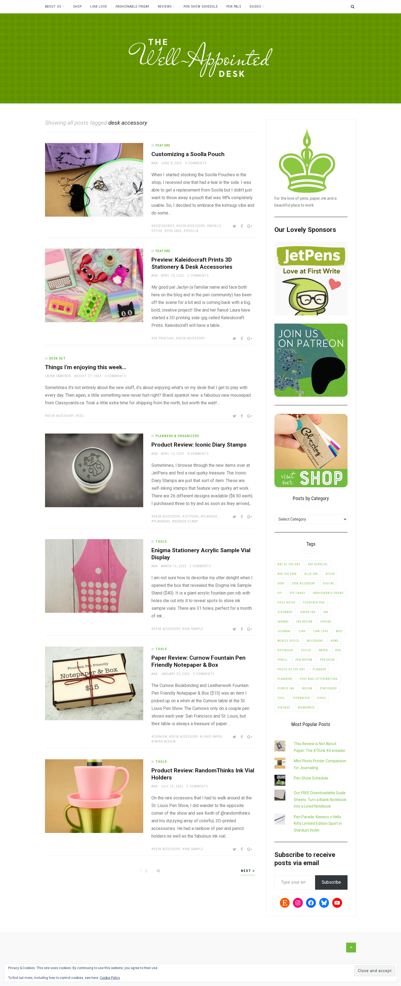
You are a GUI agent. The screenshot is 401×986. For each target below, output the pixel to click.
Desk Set (57, 358)
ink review (304, 621)
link (302, 631)
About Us (53, 6)
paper (323, 650)
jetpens (191, 516)
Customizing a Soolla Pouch (188, 154)
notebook (285, 650)
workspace (306, 707)
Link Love (98, 6)
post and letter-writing (319, 678)
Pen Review (303, 659)
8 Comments (198, 454)
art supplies (317, 564)
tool (281, 698)
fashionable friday (328, 592)
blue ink (311, 573)
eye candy (297, 592)
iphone (325, 621)
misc (339, 631)
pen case (174, 231)
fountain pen (314, 602)
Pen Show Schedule (201, 6)
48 (158, 870)
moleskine (315, 640)
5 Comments (197, 786)
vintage (283, 707)
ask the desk (287, 573)
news (334, 640)
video (321, 698)
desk (280, 583)
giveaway (285, 612)
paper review (165, 741)
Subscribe (331, 882)
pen (338, 650)
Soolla (192, 231)
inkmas (283, 621)
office (306, 650)
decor (330, 573)
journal (284, 631)
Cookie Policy (110, 978)
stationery (328, 688)
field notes (286, 602)
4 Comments (196, 163)
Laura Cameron (58, 376)
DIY (279, 592)
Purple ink (285, 688)
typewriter (301, 698)
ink (325, 612)
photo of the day (291, 669)
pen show (327, 659)
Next (247, 871)
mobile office (288, 640)
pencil (282, 659)
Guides (255, 6)
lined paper (212, 737)
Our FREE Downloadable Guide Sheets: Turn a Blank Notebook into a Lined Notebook (320, 799)
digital (329, 583)
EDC (81, 416)
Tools (161, 541)
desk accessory (191, 226)
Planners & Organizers (177, 436)
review (307, 688)
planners (162, 521)
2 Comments (198, 275)
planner (210, 516)
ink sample (193, 629)
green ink (308, 612)
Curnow (160, 737)
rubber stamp (186, 521)
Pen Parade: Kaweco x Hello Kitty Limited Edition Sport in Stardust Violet (318, 823)
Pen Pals (233, 6)
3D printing (164, 338)
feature (162, 145)
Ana (154, 163)
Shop (77, 6)
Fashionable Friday (132, 6)
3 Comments (203, 674)
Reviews (165, 6)
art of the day (288, 564)
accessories (164, 226)
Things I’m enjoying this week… (85, 367)
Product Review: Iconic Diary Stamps (199, 444)
